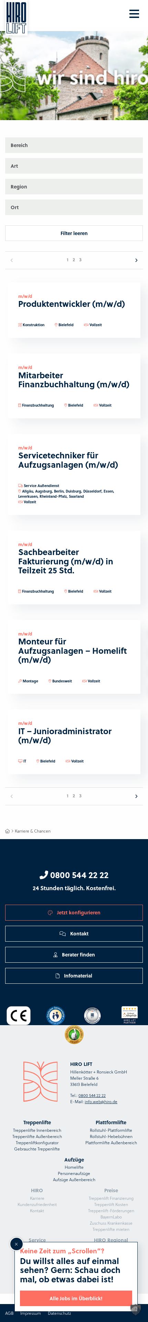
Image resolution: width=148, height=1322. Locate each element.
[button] (135, 1309)
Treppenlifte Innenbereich (37, 1130)
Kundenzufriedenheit (37, 1204)
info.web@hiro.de (101, 1101)
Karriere (37, 1198)
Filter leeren (74, 233)
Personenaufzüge (74, 1173)
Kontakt (78, 933)
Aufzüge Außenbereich (74, 1179)
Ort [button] (15, 207)
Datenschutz (59, 1313)
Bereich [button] (19, 145)
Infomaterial (77, 975)
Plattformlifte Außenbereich (111, 1142)
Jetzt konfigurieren (78, 912)
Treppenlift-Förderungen (111, 1210)
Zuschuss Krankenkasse (111, 1223)
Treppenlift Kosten (111, 1204)
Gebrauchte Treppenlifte (37, 1149)
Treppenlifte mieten (111, 1229)
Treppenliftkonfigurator (37, 1142)
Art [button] (14, 165)
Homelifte (74, 1167)
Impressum (30, 1313)
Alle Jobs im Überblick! (76, 1298)
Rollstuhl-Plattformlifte (111, 1130)
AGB (9, 1313)
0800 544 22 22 (78, 874)
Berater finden (78, 954)
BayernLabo (111, 1217)
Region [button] (19, 186)
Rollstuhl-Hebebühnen (111, 1136)
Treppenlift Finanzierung (111, 1198)
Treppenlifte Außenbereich (37, 1136)
